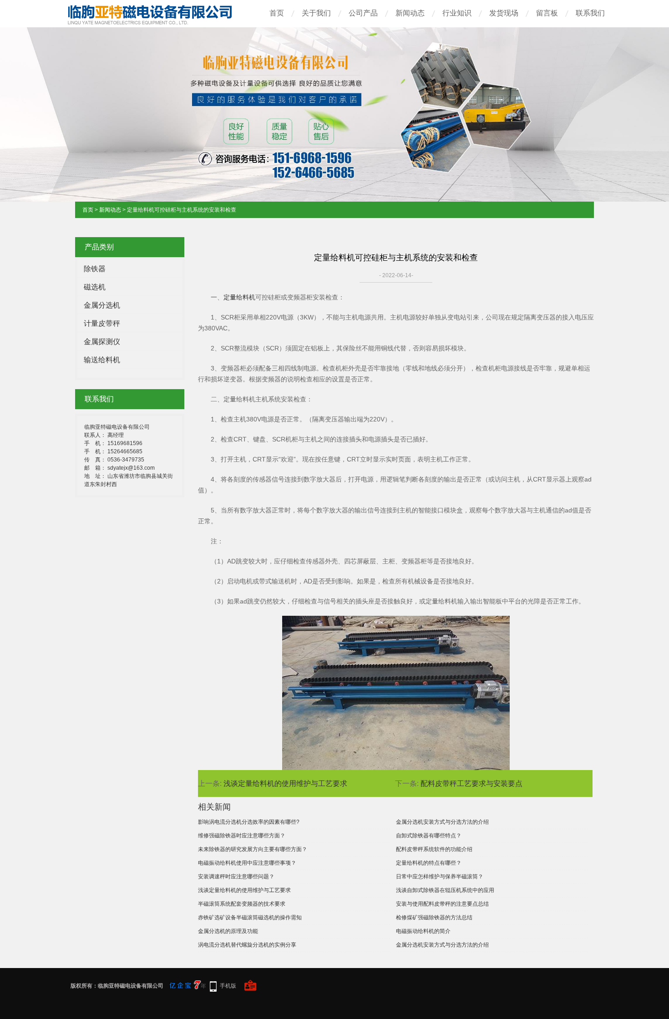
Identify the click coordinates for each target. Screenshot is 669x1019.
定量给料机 (239, 297)
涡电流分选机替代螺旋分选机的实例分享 (247, 945)
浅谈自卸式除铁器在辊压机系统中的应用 (445, 890)
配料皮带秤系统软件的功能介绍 (434, 849)
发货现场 (503, 13)
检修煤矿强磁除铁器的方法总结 (434, 917)
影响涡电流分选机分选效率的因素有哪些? (248, 822)
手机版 (228, 986)
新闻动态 (410, 13)
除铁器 (95, 269)
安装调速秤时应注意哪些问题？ (236, 876)
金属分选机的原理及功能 (228, 931)
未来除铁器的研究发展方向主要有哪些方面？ (252, 849)
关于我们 (316, 13)
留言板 (547, 13)
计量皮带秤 (102, 323)
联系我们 (590, 13)
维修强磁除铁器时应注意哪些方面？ (241, 835)
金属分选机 (102, 305)
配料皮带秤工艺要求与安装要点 (471, 783)
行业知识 (456, 13)
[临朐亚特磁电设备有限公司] (157, 22)
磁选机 (95, 287)
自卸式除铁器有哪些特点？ (428, 835)
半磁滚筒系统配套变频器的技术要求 (241, 904)
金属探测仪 (102, 341)
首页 (276, 13)
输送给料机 (102, 360)
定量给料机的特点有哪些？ (428, 863)
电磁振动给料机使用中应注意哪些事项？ (247, 863)
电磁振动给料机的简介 (423, 931)
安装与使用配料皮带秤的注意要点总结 (442, 904)
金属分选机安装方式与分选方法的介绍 (442, 822)
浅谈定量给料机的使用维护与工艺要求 (285, 783)
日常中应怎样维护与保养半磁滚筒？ (439, 876)
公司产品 (363, 13)
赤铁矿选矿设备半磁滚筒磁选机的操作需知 (250, 917)
